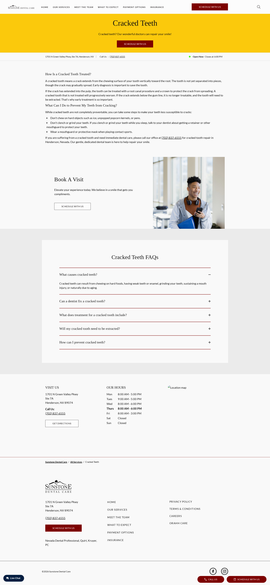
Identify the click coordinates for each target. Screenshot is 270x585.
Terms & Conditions (185, 508)
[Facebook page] (213, 571)
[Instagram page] (224, 571)
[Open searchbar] (259, 7)
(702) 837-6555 (117, 56)
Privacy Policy (180, 501)
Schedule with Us (210, 6)
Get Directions (61, 423)
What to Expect (108, 7)
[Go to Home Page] (21, 7)
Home (44, 7)
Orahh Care (178, 523)
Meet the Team (83, 7)
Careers (175, 516)
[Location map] (196, 415)
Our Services (61, 7)
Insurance (157, 7)
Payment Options (134, 7)
